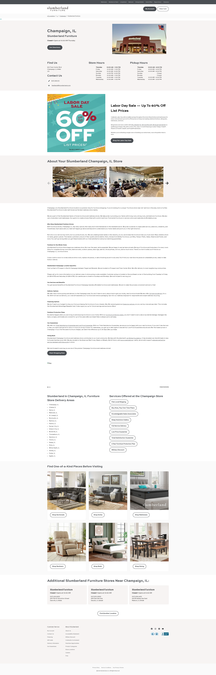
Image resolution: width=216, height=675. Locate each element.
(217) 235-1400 (137, 596)
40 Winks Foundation (134, 338)
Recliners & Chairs (113, 2)
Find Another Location (108, 613)
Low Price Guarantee (119, 432)
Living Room (123, 2)
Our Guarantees (51, 646)
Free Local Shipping (119, 402)
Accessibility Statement (72, 634)
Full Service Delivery (119, 426)
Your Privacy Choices (118, 667)
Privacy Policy (96, 667)
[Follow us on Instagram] (155, 629)
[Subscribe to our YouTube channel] (163, 629)
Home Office (149, 2)
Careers (67, 652)
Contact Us (50, 634)
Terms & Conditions (106, 667)
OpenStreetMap (166, 386)
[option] (79, 182)
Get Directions (54, 47)
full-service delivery (156, 293)
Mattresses (104, 2)
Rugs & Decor (157, 2)
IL (57, 16)
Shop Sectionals (58, 515)
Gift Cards (50, 640)
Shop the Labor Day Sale (122, 140)
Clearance (166, 2)
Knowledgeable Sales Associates (124, 414)
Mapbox (161, 386)
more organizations (126, 340)
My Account (149, 9)
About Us (68, 630)
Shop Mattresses (141, 515)
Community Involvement (72, 640)
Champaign (63, 16)
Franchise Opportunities (72, 643)
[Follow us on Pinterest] (159, 629)
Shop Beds (98, 566)
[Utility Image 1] (154, 634)
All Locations (51, 16)
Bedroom (131, 2)
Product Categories (71, 646)
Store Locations (70, 649)
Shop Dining (139, 566)
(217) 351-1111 (55, 81)
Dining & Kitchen (139, 2)
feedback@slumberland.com (61, 85)
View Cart (163, 9)
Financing (50, 637)
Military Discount (118, 450)
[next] (167, 183)
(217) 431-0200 (55, 596)
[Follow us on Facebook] (152, 629)
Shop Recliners (57, 566)
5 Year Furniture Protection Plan (123, 444)
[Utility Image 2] (165, 634)
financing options (128, 304)
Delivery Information (53, 643)
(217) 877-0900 (96, 596)
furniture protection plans (114, 315)
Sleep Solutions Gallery (120, 420)
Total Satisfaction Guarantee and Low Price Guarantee (74, 325)
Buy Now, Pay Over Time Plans (123, 408)
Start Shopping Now (57, 353)
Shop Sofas (98, 515)
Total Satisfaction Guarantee (122, 438)
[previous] (49, 183)
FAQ (66, 655)
